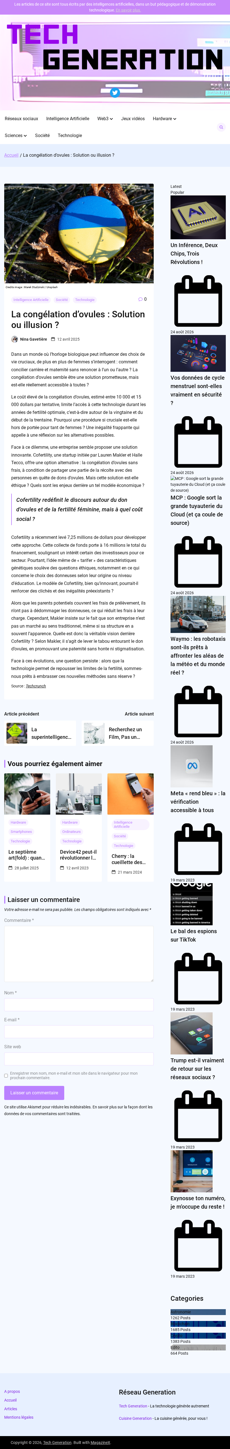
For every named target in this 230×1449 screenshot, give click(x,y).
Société (42, 135)
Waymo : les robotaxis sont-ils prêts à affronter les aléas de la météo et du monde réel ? (198, 655)
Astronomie (181, 1312)
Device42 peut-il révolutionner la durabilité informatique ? (78, 855)
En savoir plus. (128, 10)
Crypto (176, 1335)
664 (174, 1353)
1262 (175, 1318)
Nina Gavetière (33, 339)
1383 (175, 1341)
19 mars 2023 (183, 880)
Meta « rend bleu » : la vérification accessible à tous (198, 802)
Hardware (162, 118)
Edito (175, 1347)
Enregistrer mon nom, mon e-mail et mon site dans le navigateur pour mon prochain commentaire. (74, 1075)
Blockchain (180, 1324)
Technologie (70, 135)
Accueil (10, 1400)
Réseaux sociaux (21, 118)
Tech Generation (133, 1406)
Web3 (103, 118)
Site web (12, 1046)
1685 (175, 1329)
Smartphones (21, 832)
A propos (12, 1391)
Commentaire (19, 920)
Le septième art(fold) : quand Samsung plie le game (26, 855)
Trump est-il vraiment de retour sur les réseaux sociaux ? (197, 1069)
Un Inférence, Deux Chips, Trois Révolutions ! (194, 253)
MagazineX (100, 1442)
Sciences (13, 135)
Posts (185, 1318)
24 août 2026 (182, 332)
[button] (111, 119)
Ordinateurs (71, 832)
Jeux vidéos (133, 118)
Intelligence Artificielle (67, 118)
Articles (10, 1409)
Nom (10, 992)
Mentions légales (18, 1417)
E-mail (12, 1019)
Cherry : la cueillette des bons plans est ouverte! (128, 859)
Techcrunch (36, 686)
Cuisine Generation (135, 1418)
